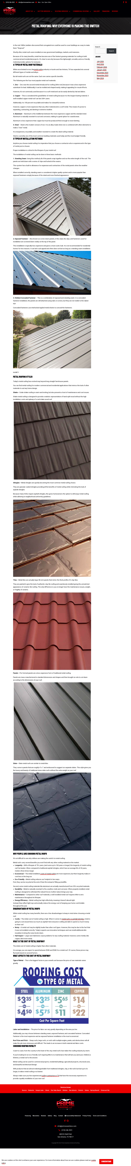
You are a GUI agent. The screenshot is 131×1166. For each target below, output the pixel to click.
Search (97, 47)
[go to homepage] (12, 11)
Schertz (80, 1090)
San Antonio (73, 1090)
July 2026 (100, 61)
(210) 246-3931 (10, 2)
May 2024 (100, 78)
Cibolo (47, 1090)
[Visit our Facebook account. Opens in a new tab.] (124, 2)
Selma (87, 1090)
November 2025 (102, 75)
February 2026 (102, 67)
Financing (106, 11)
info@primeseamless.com (26, 2)
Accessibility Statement (73, 1116)
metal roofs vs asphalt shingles (73, 919)
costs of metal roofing (48, 874)
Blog (55, 1116)
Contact (60, 1116)
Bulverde (31, 1090)
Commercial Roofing (81, 11)
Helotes (65, 1090)
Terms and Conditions (100, 1116)
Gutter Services (44, 11)
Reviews (115, 11)
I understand (106, 1161)
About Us (29, 11)
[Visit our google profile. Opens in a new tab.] (126, 2)
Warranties (36, 1116)
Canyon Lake (39, 1090)
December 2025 (102, 73)
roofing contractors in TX (50, 1076)
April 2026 (100, 64)
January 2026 (101, 70)
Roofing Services (61, 11)
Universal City (105, 1090)
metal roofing (38, 69)
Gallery (97, 11)
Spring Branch (94, 1090)
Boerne (24, 1090)
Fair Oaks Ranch (56, 1090)
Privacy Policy (87, 1116)
